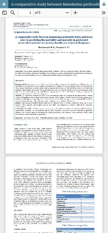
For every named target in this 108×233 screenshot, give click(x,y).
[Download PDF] (104, 4)
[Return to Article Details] (4, 4)
